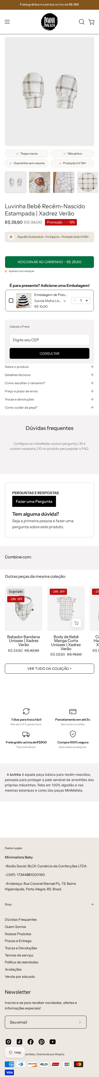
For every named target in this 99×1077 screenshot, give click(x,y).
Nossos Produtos (18, 934)
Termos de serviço (19, 955)
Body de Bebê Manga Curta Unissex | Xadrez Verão (66, 643)
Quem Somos (15, 927)
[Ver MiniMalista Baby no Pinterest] (41, 1041)
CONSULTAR (49, 353)
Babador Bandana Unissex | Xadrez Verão (23, 641)
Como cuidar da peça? (21, 407)
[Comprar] (76, 623)
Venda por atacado (20, 976)
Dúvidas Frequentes (21, 919)
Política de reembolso (21, 962)
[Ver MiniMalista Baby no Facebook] (30, 1041)
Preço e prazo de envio (21, 391)
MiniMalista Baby (25, 1054)
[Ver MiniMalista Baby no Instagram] (8, 1041)
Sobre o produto (17, 367)
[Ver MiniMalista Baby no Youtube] (52, 1041)
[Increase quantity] (86, 300)
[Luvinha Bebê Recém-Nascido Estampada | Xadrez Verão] (15, 182)
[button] (81, 21)
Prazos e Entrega (18, 941)
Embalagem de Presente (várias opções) (51, 295)
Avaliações (13, 969)
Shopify (59, 1054)
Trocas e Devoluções (21, 948)
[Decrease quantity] (74, 300)
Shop (8, 904)
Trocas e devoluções (19, 399)
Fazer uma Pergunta (34, 501)
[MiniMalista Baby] (49, 21)
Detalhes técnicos (18, 375)
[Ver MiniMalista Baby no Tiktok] (19, 1041)
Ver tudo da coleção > (49, 668)
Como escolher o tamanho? (25, 383)
